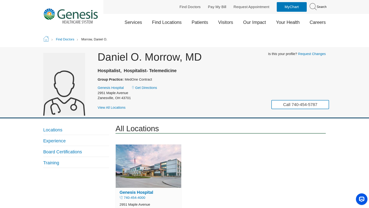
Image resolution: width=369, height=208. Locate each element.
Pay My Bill (217, 7)
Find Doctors (190, 7)
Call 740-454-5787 (300, 104)
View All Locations (111, 107)
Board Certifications (62, 151)
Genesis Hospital (111, 88)
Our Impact (254, 22)
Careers (318, 22)
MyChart (292, 7)
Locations (52, 129)
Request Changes (312, 54)
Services (133, 22)
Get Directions (146, 88)
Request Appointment (251, 7)
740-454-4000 (134, 198)
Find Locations (167, 22)
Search (321, 6)
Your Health (288, 22)
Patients (200, 22)
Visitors (225, 22)
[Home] (76, 16)
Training (51, 162)
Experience (54, 140)
